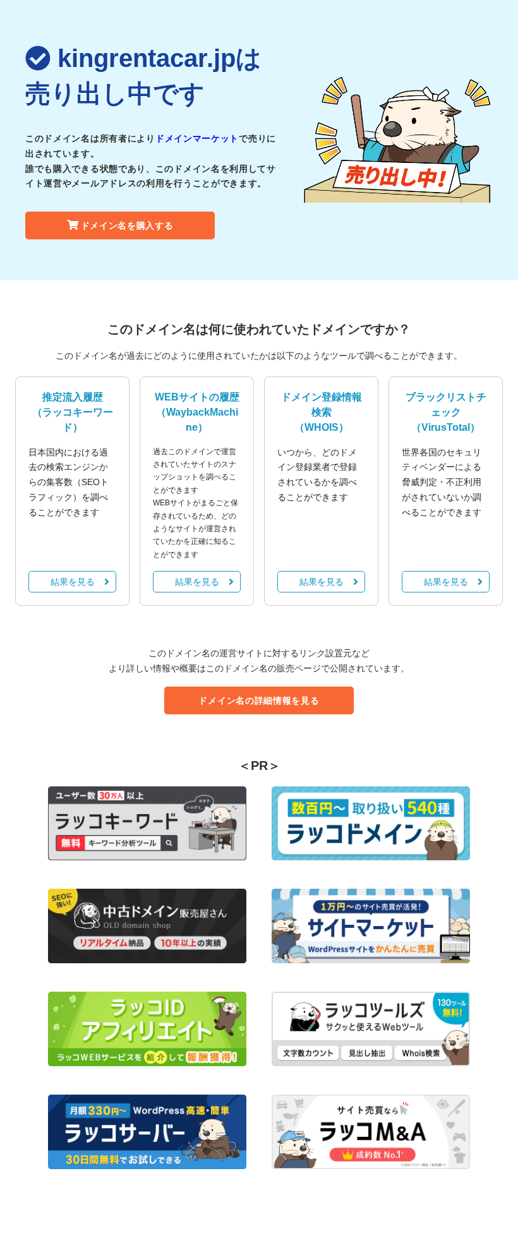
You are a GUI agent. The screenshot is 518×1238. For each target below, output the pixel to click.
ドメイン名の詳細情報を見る (258, 700)
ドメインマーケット (197, 138)
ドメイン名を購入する (127, 225)
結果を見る (73, 582)
